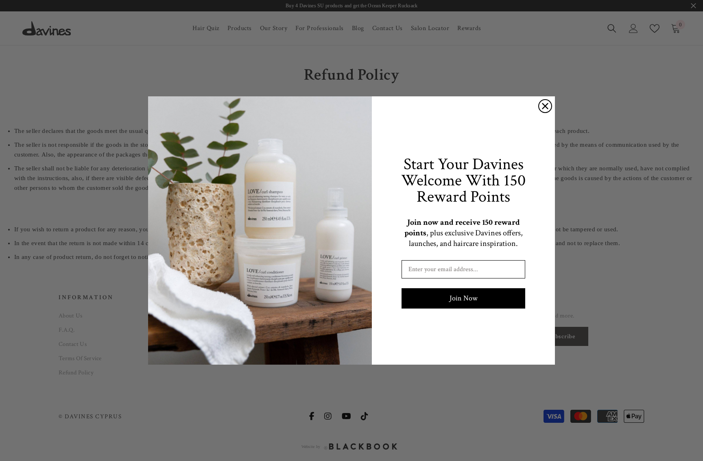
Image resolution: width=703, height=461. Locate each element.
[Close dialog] (545, 106)
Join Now (464, 298)
